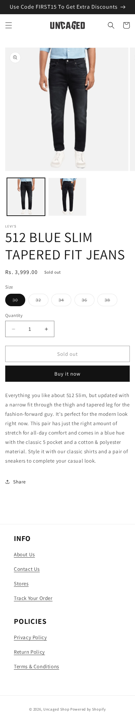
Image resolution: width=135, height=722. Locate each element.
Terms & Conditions (36, 666)
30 (18, 301)
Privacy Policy (30, 637)
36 (88, 301)
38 (111, 301)
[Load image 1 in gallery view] (26, 197)
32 (42, 301)
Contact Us (27, 569)
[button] (8, 25)
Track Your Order (33, 598)
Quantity (13, 315)
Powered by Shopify (88, 709)
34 (64, 301)
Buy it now (67, 373)
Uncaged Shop (56, 709)
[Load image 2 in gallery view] (67, 197)
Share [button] (19, 482)
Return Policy (29, 651)
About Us (24, 554)
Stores (21, 583)
